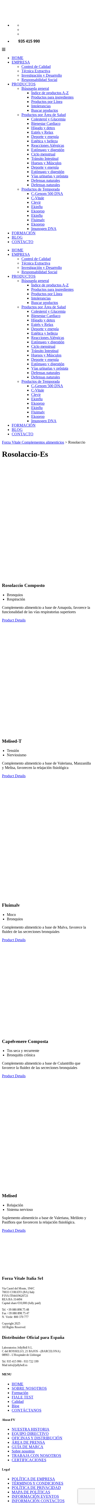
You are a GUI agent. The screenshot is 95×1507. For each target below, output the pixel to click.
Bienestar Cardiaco (45, 123)
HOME (17, 58)
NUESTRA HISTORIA (30, 1429)
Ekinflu (37, 207)
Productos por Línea (46, 102)
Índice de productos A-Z (50, 93)
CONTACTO (22, 242)
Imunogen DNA (44, 229)
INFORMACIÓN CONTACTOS (38, 1501)
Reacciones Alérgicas (47, 145)
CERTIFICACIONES (29, 1460)
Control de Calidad (36, 66)
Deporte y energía (45, 137)
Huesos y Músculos (46, 163)
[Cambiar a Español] (23, 34)
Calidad (18, 1401)
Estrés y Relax (42, 132)
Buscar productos (44, 110)
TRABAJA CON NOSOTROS (36, 1455)
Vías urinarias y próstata (49, 176)
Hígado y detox (43, 128)
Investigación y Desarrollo (41, 75)
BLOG (17, 237)
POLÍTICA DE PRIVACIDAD (36, 1488)
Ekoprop (38, 211)
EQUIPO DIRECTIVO (30, 1434)
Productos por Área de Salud (43, 115)
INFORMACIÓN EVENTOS (35, 1496)
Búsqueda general (35, 88)
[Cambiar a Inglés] (23, 29)
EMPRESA (21, 62)
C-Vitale (37, 198)
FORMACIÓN (24, 233)
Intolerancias (41, 106)
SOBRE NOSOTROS (29, 1388)
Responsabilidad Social (39, 80)
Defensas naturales (45, 180)
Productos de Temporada (40, 189)
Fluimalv (38, 220)
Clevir (36, 202)
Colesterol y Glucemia (48, 119)
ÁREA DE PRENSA (28, 1442)
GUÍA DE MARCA (27, 1447)
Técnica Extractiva (35, 71)
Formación (20, 1393)
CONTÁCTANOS (26, 1410)
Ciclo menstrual (43, 154)
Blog (15, 1406)
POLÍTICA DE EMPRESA (33, 1479)
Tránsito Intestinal (44, 158)
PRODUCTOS (24, 84)
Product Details (14, 620)
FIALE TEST (22, 1397)
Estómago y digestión (47, 150)
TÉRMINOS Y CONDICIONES (37, 1483)
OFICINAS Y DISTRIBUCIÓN (37, 1438)
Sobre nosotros (23, 1451)
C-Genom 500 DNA (47, 194)
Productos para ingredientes (52, 97)
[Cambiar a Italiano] (23, 25)
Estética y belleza (44, 141)
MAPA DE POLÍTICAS (31, 1492)
